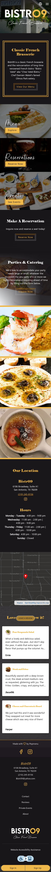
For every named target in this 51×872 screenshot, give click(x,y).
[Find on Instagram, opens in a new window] (25, 500)
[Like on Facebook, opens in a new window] (21, 752)
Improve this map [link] (42, 603)
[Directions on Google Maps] (25, 578)
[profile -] (40, 4)
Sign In (13, 867)
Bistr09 (25, 833)
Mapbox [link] (20, 603)
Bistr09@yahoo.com (25, 778)
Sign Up (37, 867)
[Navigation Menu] (47, 4)
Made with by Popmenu (20, 743)
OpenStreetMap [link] (30, 603)
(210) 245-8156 (25, 774)
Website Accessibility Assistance (25, 849)
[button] (25, 331)
